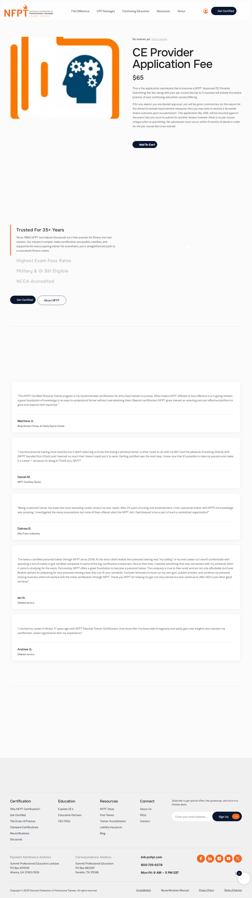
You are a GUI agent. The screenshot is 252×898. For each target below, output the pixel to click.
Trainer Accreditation (113, 821)
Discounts (16, 839)
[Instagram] (219, 859)
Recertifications (20, 833)
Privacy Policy (206, 890)
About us (146, 809)
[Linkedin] (210, 859)
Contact (145, 821)
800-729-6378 (152, 864)
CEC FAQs (64, 821)
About (181, 11)
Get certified (18, 815)
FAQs (143, 815)
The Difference (80, 11)
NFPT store (107, 809)
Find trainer (107, 815)
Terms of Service (233, 890)
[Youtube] (229, 859)
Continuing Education (135, 11)
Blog (102, 833)
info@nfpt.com (151, 857)
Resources (163, 11)
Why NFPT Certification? (25, 809)
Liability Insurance (111, 827)
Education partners (70, 815)
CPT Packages (106, 11)
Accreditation (143, 890)
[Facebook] (201, 859)
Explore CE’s (65, 809)
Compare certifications (24, 827)
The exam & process (23, 821)
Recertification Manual (175, 890)
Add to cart (147, 144)
